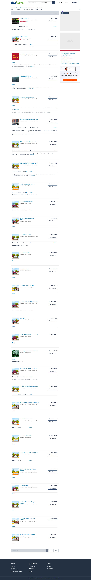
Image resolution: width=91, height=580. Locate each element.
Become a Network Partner (16, 571)
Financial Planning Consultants (38, 19)
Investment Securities (66, 55)
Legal (62, 577)
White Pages (31, 568)
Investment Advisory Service (25, 19)
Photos (55, 26)
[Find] (53, 2)
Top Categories (50, 568)
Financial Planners (35, 143)
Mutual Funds (64, 60)
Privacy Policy (31, 577)
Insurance (34, 120)
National (30, 569)
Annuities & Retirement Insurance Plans (70, 63)
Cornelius (17, 7)
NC (14, 7)
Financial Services (23, 7)
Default (55, 13)
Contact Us (13, 568)
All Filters (15, 13)
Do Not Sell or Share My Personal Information (44, 577)
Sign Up (66, 2)
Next (56, 550)
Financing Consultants (66, 62)
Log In (60, 2)
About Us (13, 566)
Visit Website (53, 21)
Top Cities (49, 566)
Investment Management (66, 58)
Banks (33, 319)
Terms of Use (57, 577)
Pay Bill (30, 571)
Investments (30, 7)
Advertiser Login (32, 566)
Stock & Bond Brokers (66, 61)
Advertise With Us (14, 569)
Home (12, 7)
